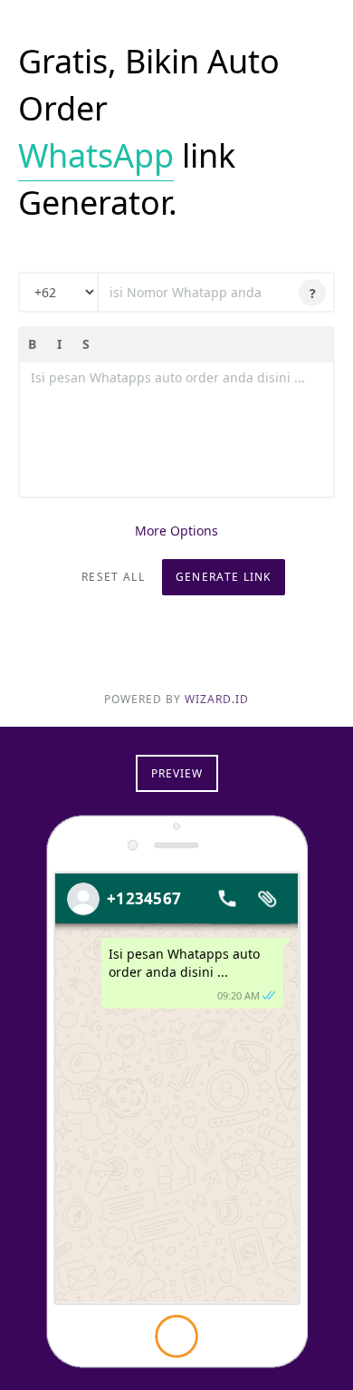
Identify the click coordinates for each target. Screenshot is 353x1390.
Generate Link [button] (224, 576)
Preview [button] (177, 773)
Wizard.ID (217, 699)
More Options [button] (176, 530)
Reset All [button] (113, 576)
